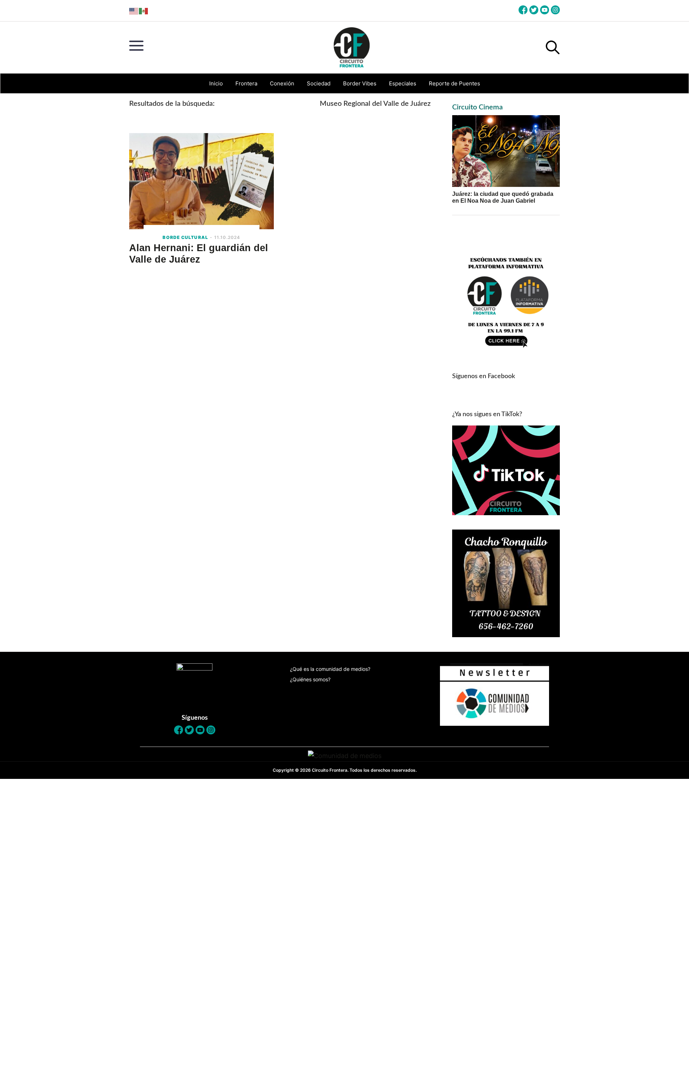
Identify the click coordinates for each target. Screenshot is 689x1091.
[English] (134, 10)
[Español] (144, 10)
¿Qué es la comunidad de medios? (330, 669)
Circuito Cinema (477, 107)
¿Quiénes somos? (310, 679)
